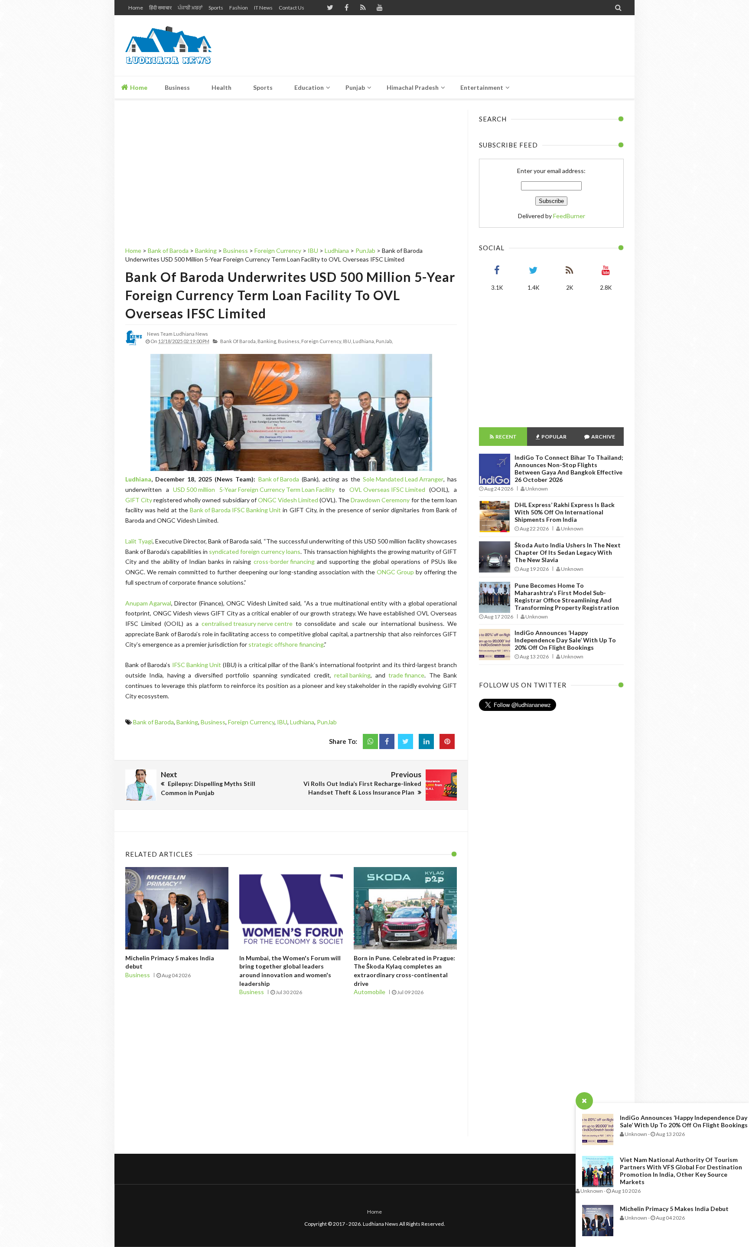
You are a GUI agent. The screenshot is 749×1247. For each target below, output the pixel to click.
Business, (289, 341)
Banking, (267, 341)
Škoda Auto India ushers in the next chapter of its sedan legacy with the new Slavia (568, 552)
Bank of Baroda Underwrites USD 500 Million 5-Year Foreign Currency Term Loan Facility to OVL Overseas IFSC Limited (290, 295)
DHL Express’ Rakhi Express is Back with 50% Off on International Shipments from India (565, 512)
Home (135, 7)
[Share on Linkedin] (426, 741)
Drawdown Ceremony (380, 500)
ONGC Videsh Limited (288, 500)
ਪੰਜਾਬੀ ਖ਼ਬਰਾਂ (190, 7)
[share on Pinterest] (447, 741)
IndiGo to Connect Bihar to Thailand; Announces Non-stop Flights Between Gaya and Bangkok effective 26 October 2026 (569, 468)
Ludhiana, (364, 341)
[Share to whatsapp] (370, 741)
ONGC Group (395, 572)
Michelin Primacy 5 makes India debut (674, 1208)
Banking (187, 722)
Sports (215, 7)
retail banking (352, 675)
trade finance (406, 675)
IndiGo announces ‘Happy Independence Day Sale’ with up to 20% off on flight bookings (684, 1121)
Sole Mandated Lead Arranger (403, 479)
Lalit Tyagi (139, 541)
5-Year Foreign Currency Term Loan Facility (277, 489)
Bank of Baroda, (238, 341)
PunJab (327, 722)
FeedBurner (569, 215)
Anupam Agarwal (148, 603)
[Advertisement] (466, 45)
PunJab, (384, 341)
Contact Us (291, 7)
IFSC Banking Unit (196, 664)
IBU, (347, 341)
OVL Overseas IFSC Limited (387, 489)
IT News (263, 7)
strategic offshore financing (286, 644)
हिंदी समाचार (160, 7)
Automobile (369, 991)
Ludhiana (138, 479)
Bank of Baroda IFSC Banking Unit (235, 510)
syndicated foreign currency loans (254, 551)
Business (213, 722)
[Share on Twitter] (405, 741)
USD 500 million (194, 489)
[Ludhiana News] (187, 45)
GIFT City (138, 500)
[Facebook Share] (386, 741)
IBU (282, 722)
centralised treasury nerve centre (247, 623)
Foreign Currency (251, 722)
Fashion (238, 7)
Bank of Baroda (278, 479)
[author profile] (134, 344)
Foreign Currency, (321, 341)
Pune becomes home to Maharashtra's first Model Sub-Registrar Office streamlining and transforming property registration (567, 596)
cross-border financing (284, 561)
